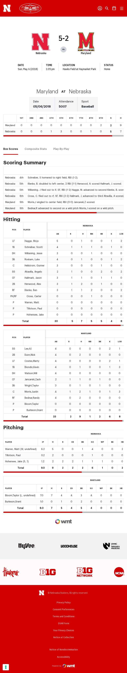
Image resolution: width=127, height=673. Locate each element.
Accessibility (63, 656)
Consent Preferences (63, 609)
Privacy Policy (64, 602)
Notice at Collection (63, 637)
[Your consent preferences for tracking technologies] (6, 667)
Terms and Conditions (64, 616)
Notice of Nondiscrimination (63, 649)
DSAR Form (63, 623)
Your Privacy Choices (63, 630)
